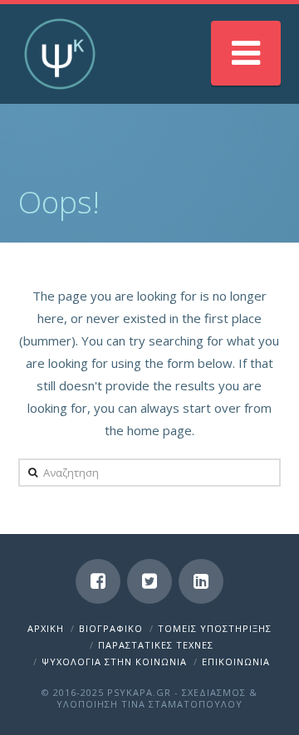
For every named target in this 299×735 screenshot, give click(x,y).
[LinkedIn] (201, 581)
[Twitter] (149, 581)
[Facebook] (98, 581)
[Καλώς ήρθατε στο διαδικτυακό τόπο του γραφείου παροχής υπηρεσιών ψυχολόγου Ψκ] (59, 54)
